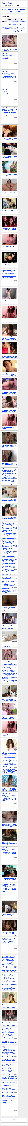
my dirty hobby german (18, 24)
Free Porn (7, 3)
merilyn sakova (7, 24)
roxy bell (17, 31)
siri (12, 21)
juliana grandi (6, 28)
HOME (4, 9)
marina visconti (6, 27)
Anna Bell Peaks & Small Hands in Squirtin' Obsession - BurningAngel (9, 49)
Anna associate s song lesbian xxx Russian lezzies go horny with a (9, 645)
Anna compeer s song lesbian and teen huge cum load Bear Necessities (9, 276)
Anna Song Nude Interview (9, 93)
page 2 (14, 1120)
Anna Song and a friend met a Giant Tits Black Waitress (9, 879)
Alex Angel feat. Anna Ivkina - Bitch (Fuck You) (9, 157)
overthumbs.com (20, 27)
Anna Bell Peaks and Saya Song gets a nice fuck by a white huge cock (9, 114)
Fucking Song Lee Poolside (9, 192)
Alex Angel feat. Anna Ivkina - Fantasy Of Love (9, 175)
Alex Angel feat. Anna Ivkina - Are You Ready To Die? (9, 139)
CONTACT (17, 11)
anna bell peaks (20, 23)
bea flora (15, 30)
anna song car (22, 26)
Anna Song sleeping (7, 300)
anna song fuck (13, 26)
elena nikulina (8, 30)
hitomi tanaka (17, 21)
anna (19, 30)
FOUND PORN (14, 9)
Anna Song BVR (6, 264)
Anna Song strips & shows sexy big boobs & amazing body (9, 78)
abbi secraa (21, 28)
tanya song (5, 26)
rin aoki (13, 27)
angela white (11, 23)
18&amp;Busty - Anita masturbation (7, 211)
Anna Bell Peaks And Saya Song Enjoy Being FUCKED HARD (9, 230)
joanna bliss (14, 28)
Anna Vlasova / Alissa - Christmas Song (8, 942)
